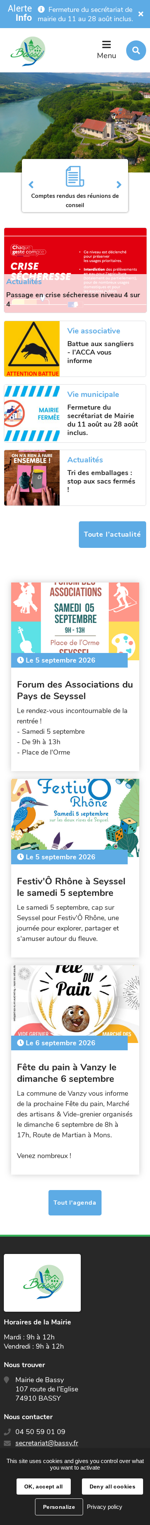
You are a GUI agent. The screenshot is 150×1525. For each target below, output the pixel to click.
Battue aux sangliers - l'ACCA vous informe (100, 352)
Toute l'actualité (112, 534)
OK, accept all (43, 1486)
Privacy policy (104, 1506)
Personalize (59, 1507)
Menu (106, 55)
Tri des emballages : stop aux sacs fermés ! (101, 481)
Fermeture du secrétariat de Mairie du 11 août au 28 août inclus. (102, 420)
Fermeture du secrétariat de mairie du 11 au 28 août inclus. (85, 14)
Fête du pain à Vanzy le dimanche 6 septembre (67, 1073)
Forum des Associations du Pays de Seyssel (75, 690)
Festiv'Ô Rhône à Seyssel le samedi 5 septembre (71, 887)
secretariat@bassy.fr (46, 1443)
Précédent (31, 185)
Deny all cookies (113, 1486)
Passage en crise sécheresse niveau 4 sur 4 (73, 299)
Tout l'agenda (74, 1203)
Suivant (119, 185)
